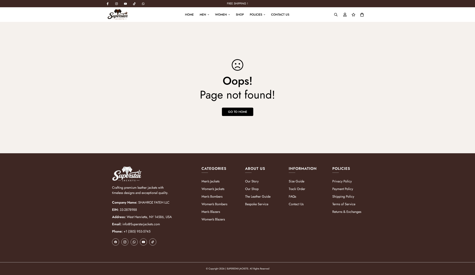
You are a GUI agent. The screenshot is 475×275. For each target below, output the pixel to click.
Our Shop (252, 188)
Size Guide (296, 181)
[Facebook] (107, 3)
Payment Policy (342, 188)
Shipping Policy (343, 196)
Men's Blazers (211, 211)
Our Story (252, 181)
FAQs (292, 196)
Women (221, 14)
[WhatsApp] (134, 241)
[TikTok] (152, 241)
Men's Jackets (211, 181)
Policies (256, 14)
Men (203, 14)
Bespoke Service (256, 204)
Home (189, 14)
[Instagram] (116, 3)
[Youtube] (125, 3)
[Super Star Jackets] (118, 14)
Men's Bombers (212, 196)
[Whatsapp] (143, 3)
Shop (240, 14)
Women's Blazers (213, 219)
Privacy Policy (342, 181)
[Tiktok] (134, 3)
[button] (362, 14)
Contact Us (280, 14)
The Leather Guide (258, 196)
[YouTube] (143, 241)
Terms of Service (343, 204)
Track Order (297, 188)
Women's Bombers (214, 204)
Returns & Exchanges (346, 211)
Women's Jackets (213, 188)
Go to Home (237, 112)
